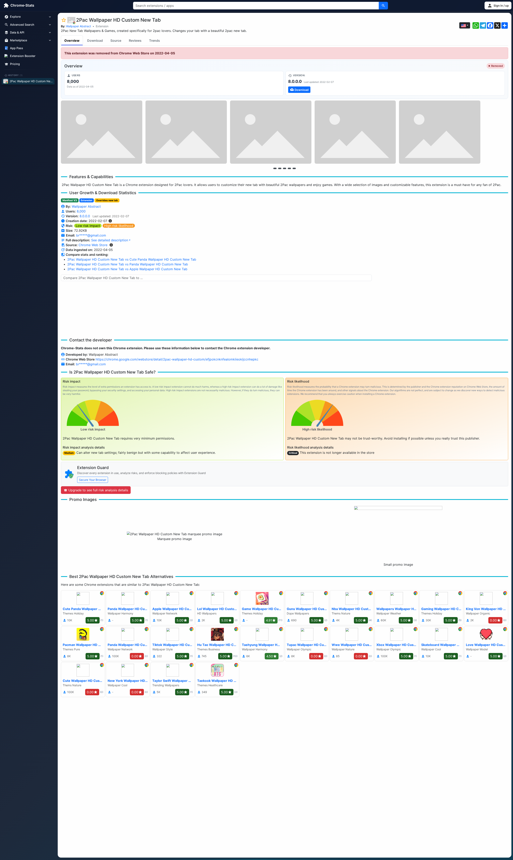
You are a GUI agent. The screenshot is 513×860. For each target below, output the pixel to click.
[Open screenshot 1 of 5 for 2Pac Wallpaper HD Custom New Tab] (101, 132)
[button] (498, 5)
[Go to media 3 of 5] (284, 168)
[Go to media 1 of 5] (275, 168)
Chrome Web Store (93, 245)
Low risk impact (88, 226)
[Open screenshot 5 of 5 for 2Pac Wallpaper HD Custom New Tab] (439, 132)
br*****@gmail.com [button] (91, 235)
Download (95, 41)
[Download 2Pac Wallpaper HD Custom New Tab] (395, 83)
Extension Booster (22, 56)
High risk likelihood (118, 226)
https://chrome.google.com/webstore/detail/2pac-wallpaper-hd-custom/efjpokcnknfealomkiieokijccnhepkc (177, 359)
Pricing (15, 64)
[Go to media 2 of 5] (279, 168)
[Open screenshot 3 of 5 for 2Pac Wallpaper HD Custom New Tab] (270, 132)
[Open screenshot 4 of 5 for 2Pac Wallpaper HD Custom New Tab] (355, 132)
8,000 (81, 211)
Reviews (135, 41)
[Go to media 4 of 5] (289, 168)
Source (115, 41)
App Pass (16, 48)
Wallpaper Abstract (78, 26)
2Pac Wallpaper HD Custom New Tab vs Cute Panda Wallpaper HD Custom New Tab (131, 259)
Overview (72, 41)
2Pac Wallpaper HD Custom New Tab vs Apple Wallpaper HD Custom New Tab (127, 269)
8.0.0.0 (85, 216)
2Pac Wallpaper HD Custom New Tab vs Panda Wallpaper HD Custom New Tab (127, 264)
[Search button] (383, 5)
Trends (154, 41)
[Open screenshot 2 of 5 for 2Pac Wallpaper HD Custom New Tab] (186, 132)
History (15, 75)
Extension (102, 26)
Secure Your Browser (92, 479)
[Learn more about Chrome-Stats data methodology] (111, 245)
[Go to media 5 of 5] (294, 168)
